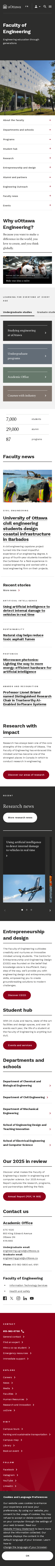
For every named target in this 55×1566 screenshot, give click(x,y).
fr (27, 6)
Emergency (15, 1353)
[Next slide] (50, 911)
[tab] (17, 313)
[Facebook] (5, 1298)
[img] (12, 6)
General (12, 1336)
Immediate (14, 1358)
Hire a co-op (14, 1347)
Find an (11, 1342)
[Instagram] (18, 1298)
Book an (11, 1450)
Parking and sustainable (25, 1434)
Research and (17, 1404)
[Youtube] (32, 1298)
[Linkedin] (25, 1298)
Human (13, 1399)
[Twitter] (11, 1298)
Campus (11, 1428)
